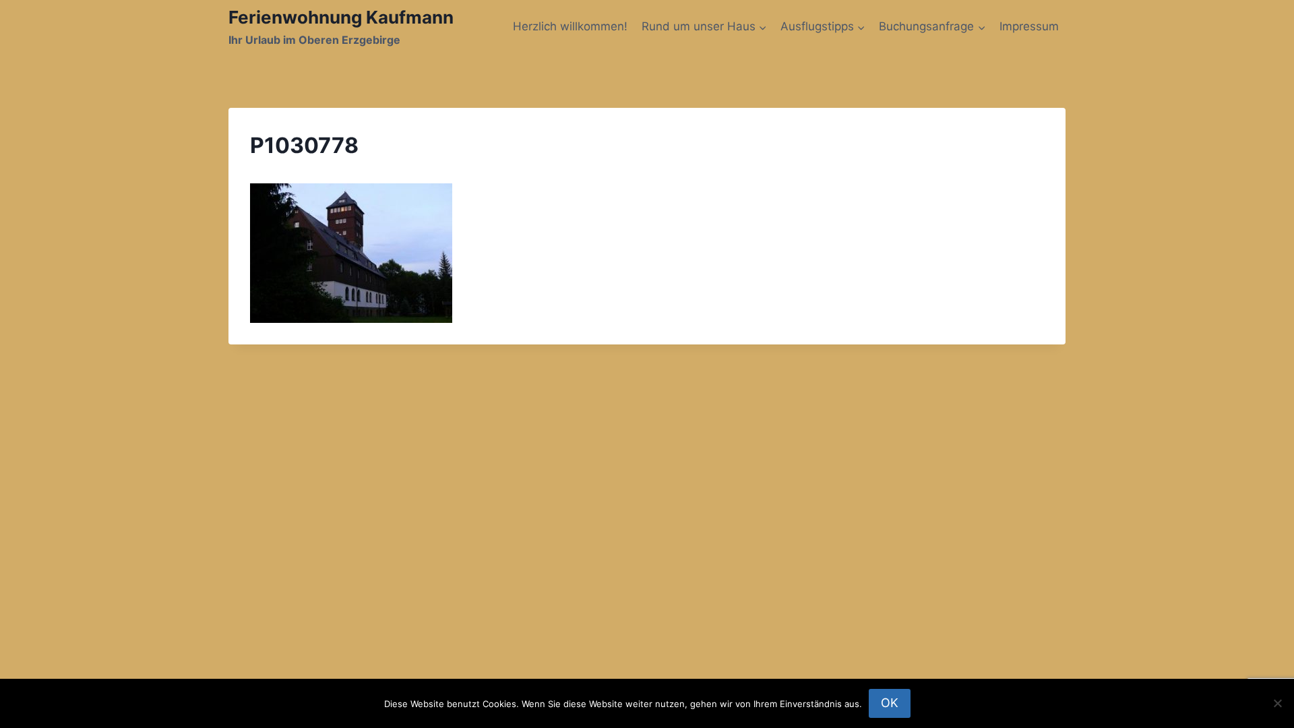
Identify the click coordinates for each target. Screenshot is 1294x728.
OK (889, 703)
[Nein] (1277, 703)
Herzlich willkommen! (570, 26)
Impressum (1029, 26)
